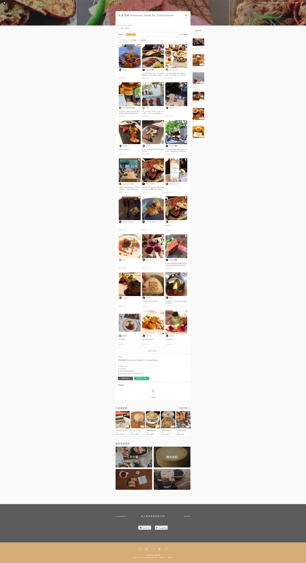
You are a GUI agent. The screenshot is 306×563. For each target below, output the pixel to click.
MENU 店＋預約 (142, 378)
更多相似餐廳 (183, 408)
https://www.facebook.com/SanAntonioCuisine (131, 373)
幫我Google (125, 378)
